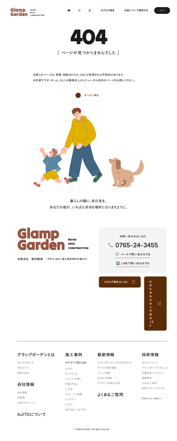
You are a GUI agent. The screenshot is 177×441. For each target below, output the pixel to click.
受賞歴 (21, 397)
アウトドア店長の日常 (108, 383)
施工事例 (73, 355)
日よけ (68, 404)
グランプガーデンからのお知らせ (114, 363)
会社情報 (25, 385)
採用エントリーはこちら (153, 388)
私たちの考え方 (25, 363)
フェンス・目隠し (73, 379)
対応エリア (23, 368)
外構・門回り (71, 384)
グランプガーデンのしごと (155, 368)
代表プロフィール (26, 403)
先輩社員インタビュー (153, 373)
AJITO (68, 369)
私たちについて (150, 363)
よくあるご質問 (110, 395)
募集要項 (147, 378)
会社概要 (22, 392)
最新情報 (105, 355)
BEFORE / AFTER (75, 410)
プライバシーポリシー (152, 398)
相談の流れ (23, 373)
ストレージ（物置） (74, 394)
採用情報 (150, 355)
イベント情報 (103, 373)
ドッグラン (70, 399)
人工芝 (69, 389)
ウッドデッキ (71, 374)
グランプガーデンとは (36, 355)
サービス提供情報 (106, 368)
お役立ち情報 (104, 378)
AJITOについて (31, 414)
